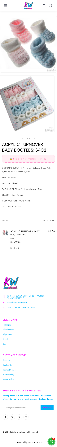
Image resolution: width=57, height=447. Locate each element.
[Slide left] (22, 139)
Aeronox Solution (35, 442)
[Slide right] (35, 139)
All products (7, 334)
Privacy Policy (8, 374)
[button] (5, 5)
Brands (5, 339)
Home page (7, 325)
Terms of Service (9, 370)
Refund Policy (8, 379)
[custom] (5, 417)
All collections (8, 329)
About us (6, 360)
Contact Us (7, 365)
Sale (4, 344)
